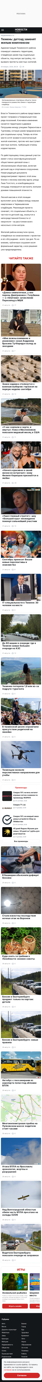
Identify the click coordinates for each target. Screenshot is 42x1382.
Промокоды (21, 787)
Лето (23, 1339)
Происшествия (7, 1354)
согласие (8, 1370)
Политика (24, 1351)
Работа (23, 1354)
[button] (21, 796)
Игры (21, 1269)
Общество (5, 1347)
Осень (4, 1351)
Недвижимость (7, 35)
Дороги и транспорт (9, 1329)
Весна (4, 1326)
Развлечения (6, 1357)
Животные (5, 1332)
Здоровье (25, 1332)
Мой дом (5, 1341)
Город (23, 1326)
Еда (22, 1329)
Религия (24, 1357)
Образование (26, 1345)
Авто (3, 1323)
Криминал (25, 1335)
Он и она (24, 1347)
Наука (23, 1341)
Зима (4, 1335)
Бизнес (24, 1323)
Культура (5, 1339)
